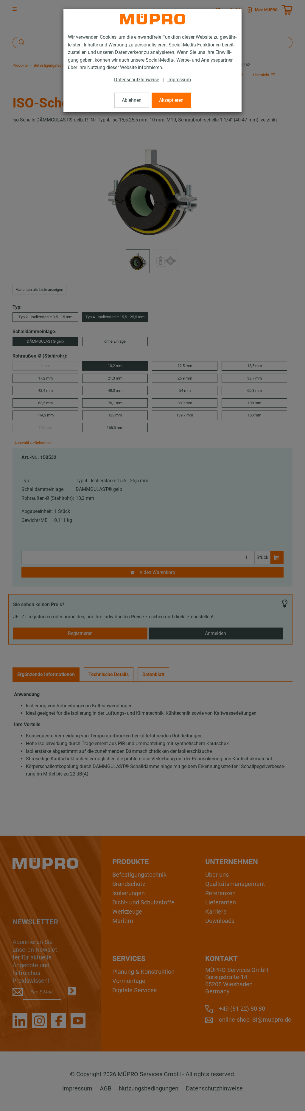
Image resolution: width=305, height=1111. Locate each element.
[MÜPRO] (152, 19)
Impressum (179, 79)
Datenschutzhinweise (136, 79)
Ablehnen (131, 100)
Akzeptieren (171, 100)
